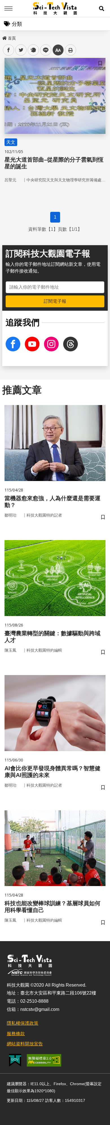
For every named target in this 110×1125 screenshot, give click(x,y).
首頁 (12, 38)
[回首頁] (55, 8)
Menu (8, 8)
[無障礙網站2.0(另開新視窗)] (44, 1060)
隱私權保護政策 (22, 1023)
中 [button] (58, 50)
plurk (33, 50)
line (44, 50)
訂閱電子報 (55, 301)
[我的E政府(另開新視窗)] (15, 1060)
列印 (70, 50)
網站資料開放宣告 (25, 1043)
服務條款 (16, 1033)
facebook (8, 50)
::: (4, 37)
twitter (21, 50)
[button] (101, 8)
